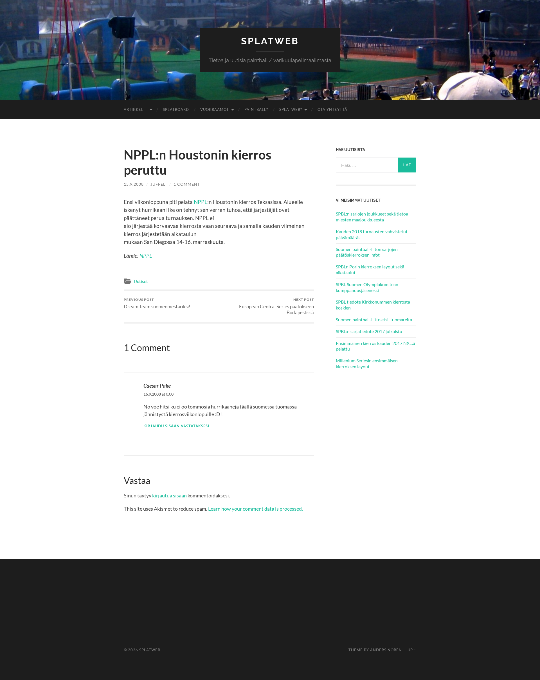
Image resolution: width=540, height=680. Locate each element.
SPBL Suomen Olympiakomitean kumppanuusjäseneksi (367, 287)
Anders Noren (386, 650)
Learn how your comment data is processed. (255, 509)
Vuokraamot (214, 109)
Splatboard (176, 109)
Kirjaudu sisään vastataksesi (176, 426)
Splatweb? (290, 109)
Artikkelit (135, 109)
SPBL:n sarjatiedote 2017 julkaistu (369, 331)
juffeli (158, 184)
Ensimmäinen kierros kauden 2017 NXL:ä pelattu (375, 346)
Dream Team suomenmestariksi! (157, 303)
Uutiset (141, 281)
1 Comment (187, 184)
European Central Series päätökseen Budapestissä (276, 306)
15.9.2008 (134, 184)
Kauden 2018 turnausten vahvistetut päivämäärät (372, 234)
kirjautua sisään (169, 495)
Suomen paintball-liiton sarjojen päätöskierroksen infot (367, 252)
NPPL (200, 202)
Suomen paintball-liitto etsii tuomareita (374, 319)
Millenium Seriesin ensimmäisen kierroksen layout (367, 363)
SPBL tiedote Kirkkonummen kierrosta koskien (373, 304)
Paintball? (256, 109)
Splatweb (270, 41)
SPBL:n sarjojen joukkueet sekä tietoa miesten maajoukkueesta (372, 216)
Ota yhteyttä (332, 109)
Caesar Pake (157, 385)
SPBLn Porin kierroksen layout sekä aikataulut (370, 269)
